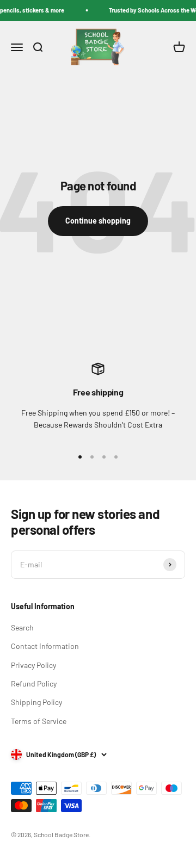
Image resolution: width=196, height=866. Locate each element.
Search (22, 627)
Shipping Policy (36, 702)
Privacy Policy (33, 665)
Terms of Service (38, 721)
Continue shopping (98, 220)
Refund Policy (34, 683)
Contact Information (45, 646)
